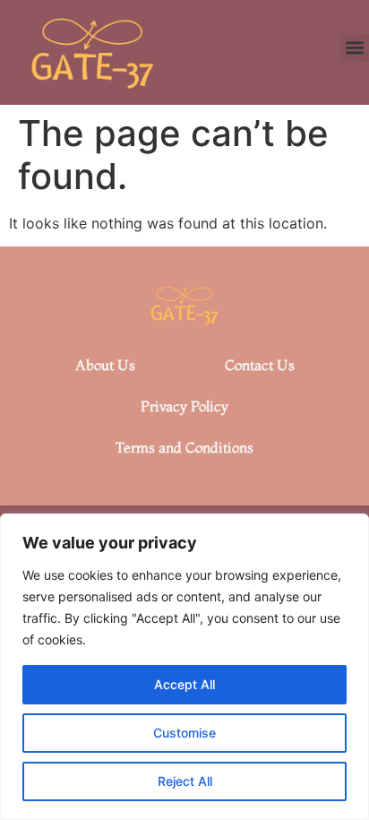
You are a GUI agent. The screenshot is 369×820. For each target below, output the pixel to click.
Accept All (184, 684)
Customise (184, 732)
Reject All (185, 781)
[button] (354, 48)
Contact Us (260, 365)
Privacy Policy (184, 406)
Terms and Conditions (184, 447)
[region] (184, 667)
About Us (105, 365)
